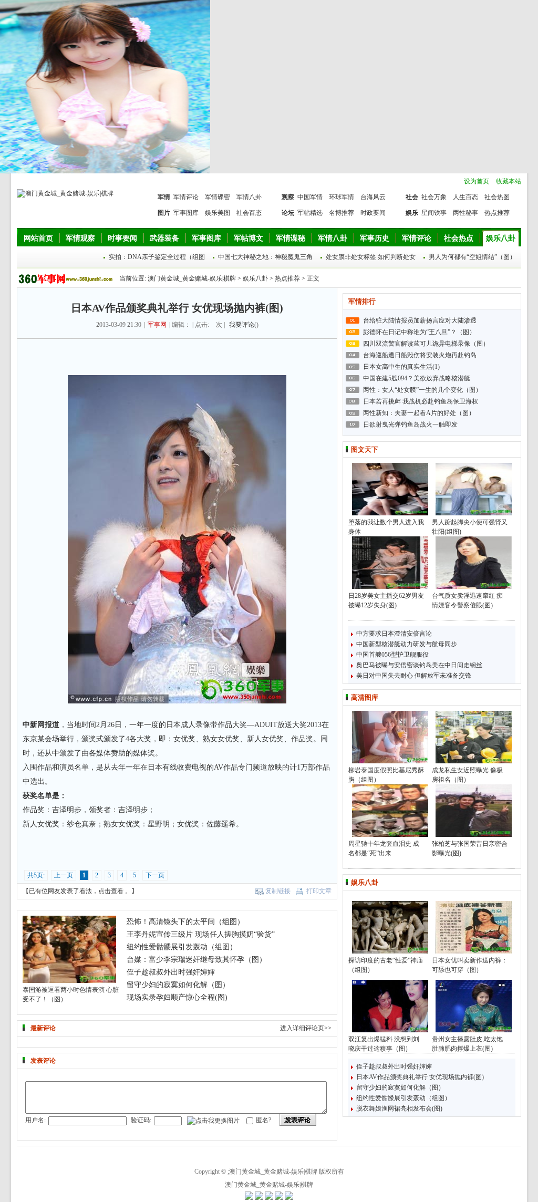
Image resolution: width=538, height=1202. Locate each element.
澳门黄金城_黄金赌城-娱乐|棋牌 (192, 278)
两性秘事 (465, 212)
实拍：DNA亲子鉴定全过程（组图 (157, 257)
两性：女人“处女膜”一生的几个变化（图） (422, 389)
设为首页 (476, 181)
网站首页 (38, 238)
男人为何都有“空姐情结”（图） (472, 257)
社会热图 (497, 197)
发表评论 (298, 1120)
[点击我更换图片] (213, 1120)
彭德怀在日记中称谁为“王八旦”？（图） (419, 332)
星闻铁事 (434, 212)
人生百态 (465, 197)
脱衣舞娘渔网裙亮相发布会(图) (399, 1108)
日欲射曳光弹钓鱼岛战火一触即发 (410, 424)
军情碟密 (217, 197)
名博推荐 (341, 212)
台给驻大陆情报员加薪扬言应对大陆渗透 (420, 320)
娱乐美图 (217, 212)
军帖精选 (310, 212)
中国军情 (310, 197)
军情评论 (186, 197)
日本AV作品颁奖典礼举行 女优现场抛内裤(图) (420, 1077)
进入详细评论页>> (306, 1028)
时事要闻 (122, 238)
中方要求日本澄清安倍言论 (394, 633)
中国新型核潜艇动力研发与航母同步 (406, 644)
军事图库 (186, 212)
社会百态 (249, 212)
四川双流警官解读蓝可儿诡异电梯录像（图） (426, 343)
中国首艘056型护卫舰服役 (392, 654)
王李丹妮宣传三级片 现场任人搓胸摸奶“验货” (201, 934)
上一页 (63, 875)
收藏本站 (508, 181)
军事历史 (374, 238)
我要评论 (241, 324)
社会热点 (458, 238)
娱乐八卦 (500, 238)
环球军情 (341, 197)
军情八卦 (249, 197)
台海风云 (373, 197)
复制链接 (278, 891)
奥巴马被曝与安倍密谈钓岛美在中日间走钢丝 (419, 665)
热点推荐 (497, 212)
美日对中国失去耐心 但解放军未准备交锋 (413, 675)
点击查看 (110, 891)
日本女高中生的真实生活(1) (401, 366)
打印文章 (319, 891)
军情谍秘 (290, 238)
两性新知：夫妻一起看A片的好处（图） (419, 413)
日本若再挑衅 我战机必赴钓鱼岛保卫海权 (420, 401)
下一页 (155, 875)
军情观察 (80, 238)
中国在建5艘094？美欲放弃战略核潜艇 (416, 378)
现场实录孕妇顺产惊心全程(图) (177, 997)
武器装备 (164, 238)
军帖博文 (248, 238)
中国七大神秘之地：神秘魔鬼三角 (265, 257)
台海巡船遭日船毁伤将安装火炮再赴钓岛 (420, 355)
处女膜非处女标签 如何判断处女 (371, 257)
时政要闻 (373, 212)
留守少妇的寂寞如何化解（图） (400, 1087)
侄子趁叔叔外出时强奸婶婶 (394, 1066)
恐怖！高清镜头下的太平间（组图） (185, 922)
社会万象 (434, 197)
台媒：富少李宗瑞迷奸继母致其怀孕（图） (196, 959)
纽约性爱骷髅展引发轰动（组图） (403, 1098)
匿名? (263, 1120)
